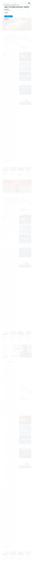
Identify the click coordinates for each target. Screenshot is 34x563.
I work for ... (6, 12)
